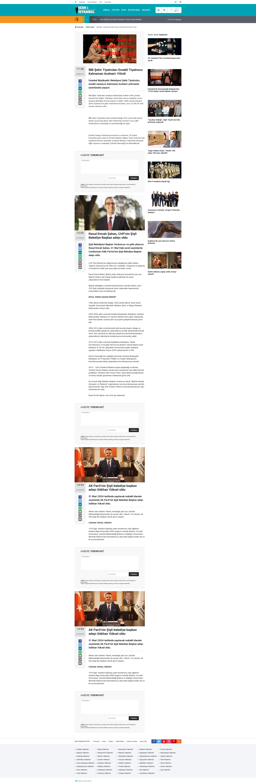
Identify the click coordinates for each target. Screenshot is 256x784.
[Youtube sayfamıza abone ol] (163, 741)
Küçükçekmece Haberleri (85, 766)
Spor (123, 10)
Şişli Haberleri (165, 770)
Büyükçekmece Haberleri (148, 756)
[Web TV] (175, 2)
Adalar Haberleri (103, 749)
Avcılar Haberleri (166, 749)
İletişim (111, 741)
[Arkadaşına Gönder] (80, 95)
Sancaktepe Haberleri (147, 766)
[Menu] (158, 10)
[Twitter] (80, 84)
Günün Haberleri (92, 2)
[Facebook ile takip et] (153, 741)
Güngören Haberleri (104, 763)
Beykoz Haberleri (104, 756)
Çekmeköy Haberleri (84, 760)
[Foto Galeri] (180, 2)
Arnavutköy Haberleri (125, 749)
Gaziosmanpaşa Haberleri (85, 763)
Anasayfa (96, 741)
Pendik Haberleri (124, 766)
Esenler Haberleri (104, 760)
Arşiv (100, 2)
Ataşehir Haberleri (146, 749)
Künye (104, 741)
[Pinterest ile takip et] (173, 741)
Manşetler (82, 2)
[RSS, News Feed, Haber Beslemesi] (178, 741)
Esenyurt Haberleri (124, 760)
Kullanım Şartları (132, 741)
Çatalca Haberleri (166, 756)
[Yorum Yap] (80, 103)
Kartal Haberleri (165, 763)
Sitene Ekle (108, 2)
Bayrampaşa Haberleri (168, 753)
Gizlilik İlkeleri (120, 741)
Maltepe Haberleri (104, 766)
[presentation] (81, 19)
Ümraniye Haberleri (104, 773)
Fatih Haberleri (165, 760)
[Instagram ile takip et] (168, 741)
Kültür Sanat (134, 10)
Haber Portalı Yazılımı (85, 781)
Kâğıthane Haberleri (146, 763)
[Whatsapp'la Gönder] (80, 92)
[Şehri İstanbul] (85, 10)
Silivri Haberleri (82, 770)
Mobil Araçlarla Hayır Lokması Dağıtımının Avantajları (118, 19)
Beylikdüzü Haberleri (125, 756)
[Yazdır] (80, 99)
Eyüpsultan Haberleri (147, 760)
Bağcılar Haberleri (83, 753)
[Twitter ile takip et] (158, 741)
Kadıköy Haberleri (124, 763)
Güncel (106, 10)
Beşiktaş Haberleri (83, 756)
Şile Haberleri (144, 770)
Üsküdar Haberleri (124, 773)
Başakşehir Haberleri (147, 753)
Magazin (146, 10)
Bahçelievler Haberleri (105, 753)
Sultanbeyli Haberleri (105, 770)
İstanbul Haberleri (83, 749)
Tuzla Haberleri (82, 773)
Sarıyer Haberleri (166, 766)
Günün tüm (174, 19)
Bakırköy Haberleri (124, 753)
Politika (115, 10)
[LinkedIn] (80, 88)
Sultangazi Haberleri (125, 770)
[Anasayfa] (76, 2)
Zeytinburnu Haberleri (147, 773)
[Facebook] (80, 81)
